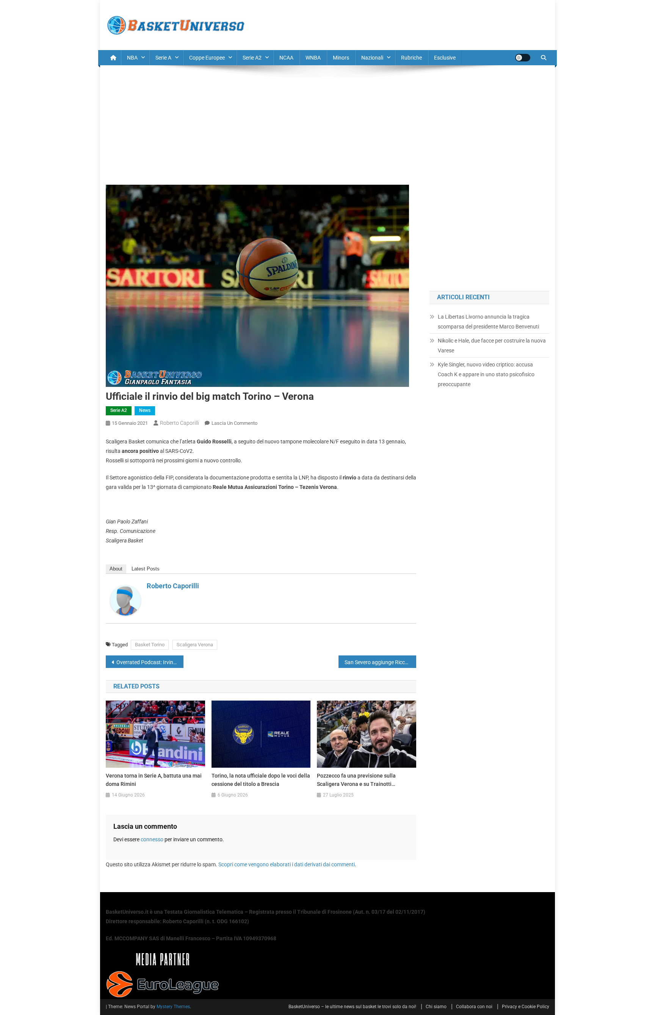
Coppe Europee (207, 58)
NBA (132, 58)
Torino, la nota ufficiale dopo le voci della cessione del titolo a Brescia (261, 780)
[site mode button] (522, 57)
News (144, 410)
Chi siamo (436, 1006)
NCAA (286, 58)
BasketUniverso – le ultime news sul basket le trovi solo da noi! (352, 1006)
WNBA (313, 58)
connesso (152, 839)
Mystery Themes (173, 1006)
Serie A (163, 58)
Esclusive (445, 58)
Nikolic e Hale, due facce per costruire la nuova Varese (492, 346)
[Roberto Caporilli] (125, 600)
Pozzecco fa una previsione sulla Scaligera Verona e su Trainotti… (356, 780)
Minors (341, 58)
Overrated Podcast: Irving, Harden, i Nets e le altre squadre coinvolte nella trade (149, 662)
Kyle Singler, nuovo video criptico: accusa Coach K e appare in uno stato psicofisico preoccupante (486, 374)
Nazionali (372, 58)
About (116, 569)
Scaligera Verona (195, 644)
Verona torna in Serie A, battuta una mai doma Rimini (154, 780)
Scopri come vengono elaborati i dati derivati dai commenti (286, 864)
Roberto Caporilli (179, 423)
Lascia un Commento (234, 423)
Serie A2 (252, 58)
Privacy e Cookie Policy (525, 1006)
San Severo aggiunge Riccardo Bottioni (380, 662)
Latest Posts (146, 569)
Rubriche (411, 58)
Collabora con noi (474, 1006)
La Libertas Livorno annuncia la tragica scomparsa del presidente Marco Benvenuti (488, 322)
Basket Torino (150, 644)
